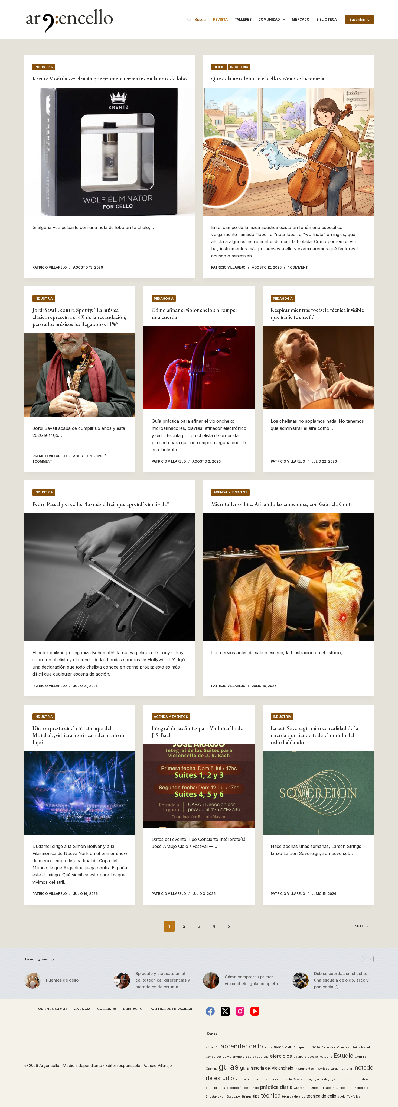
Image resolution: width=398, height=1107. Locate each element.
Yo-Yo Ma (353, 1096)
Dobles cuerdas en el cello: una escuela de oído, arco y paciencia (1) (341, 980)
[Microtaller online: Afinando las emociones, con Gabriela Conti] (288, 577)
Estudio (343, 1055)
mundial (241, 1079)
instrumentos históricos (312, 1068)
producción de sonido (242, 1088)
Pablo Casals (293, 1079)
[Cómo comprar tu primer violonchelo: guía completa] (211, 980)
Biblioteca (326, 19)
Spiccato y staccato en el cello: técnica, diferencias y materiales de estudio (162, 980)
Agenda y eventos (230, 492)
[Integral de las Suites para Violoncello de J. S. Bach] (199, 786)
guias (229, 1067)
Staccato (233, 1096)
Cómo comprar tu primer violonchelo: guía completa (251, 980)
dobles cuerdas (257, 1056)
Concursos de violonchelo (225, 1056)
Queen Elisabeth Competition (332, 1088)
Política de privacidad (170, 1009)
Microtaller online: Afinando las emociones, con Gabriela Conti (281, 504)
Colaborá (106, 1009)
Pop (353, 1079)
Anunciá (82, 1009)
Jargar (335, 1068)
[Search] (197, 19)
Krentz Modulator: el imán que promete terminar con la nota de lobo (109, 78)
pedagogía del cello (334, 1079)
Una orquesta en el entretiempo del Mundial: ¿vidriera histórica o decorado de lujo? (78, 735)
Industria (44, 67)
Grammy (211, 1068)
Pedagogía (164, 298)
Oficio (219, 67)
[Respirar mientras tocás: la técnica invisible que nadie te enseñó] (318, 367)
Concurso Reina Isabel (353, 1047)
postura (363, 1079)
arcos (268, 1047)
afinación (212, 1047)
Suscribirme (360, 19)
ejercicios (281, 1056)
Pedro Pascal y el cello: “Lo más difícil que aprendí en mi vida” (100, 504)
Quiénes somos (52, 1009)
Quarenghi (301, 1088)
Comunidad (269, 19)
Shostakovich (216, 1096)
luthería (346, 1068)
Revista (220, 19)
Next (359, 926)
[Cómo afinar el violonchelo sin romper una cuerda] (199, 367)
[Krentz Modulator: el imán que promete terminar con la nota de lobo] (109, 152)
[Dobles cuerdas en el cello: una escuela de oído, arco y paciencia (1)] (300, 980)
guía (244, 1068)
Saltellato (361, 1088)
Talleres (243, 19)
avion (279, 1047)
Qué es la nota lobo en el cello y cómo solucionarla (267, 78)
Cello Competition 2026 (302, 1047)
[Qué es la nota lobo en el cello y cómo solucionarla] (288, 152)
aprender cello (242, 1046)
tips (256, 1096)
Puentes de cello (62, 980)
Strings (246, 1096)
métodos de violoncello (265, 1079)
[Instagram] (240, 1011)
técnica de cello (321, 1096)
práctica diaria (276, 1087)
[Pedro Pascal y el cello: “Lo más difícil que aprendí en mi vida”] (109, 577)
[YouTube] (254, 1011)
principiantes (215, 1088)
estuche (326, 1056)
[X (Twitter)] (225, 1011)
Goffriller (361, 1056)
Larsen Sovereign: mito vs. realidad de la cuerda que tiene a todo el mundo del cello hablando (314, 735)
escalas (313, 1056)
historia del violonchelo (272, 1068)
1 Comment (298, 267)
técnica (271, 1095)
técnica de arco (293, 1096)
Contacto (133, 1009)
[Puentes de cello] (32, 980)
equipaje (299, 1056)
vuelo (342, 1096)
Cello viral (328, 1047)
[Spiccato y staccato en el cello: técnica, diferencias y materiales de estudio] (122, 980)
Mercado (300, 19)
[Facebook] (210, 1011)
